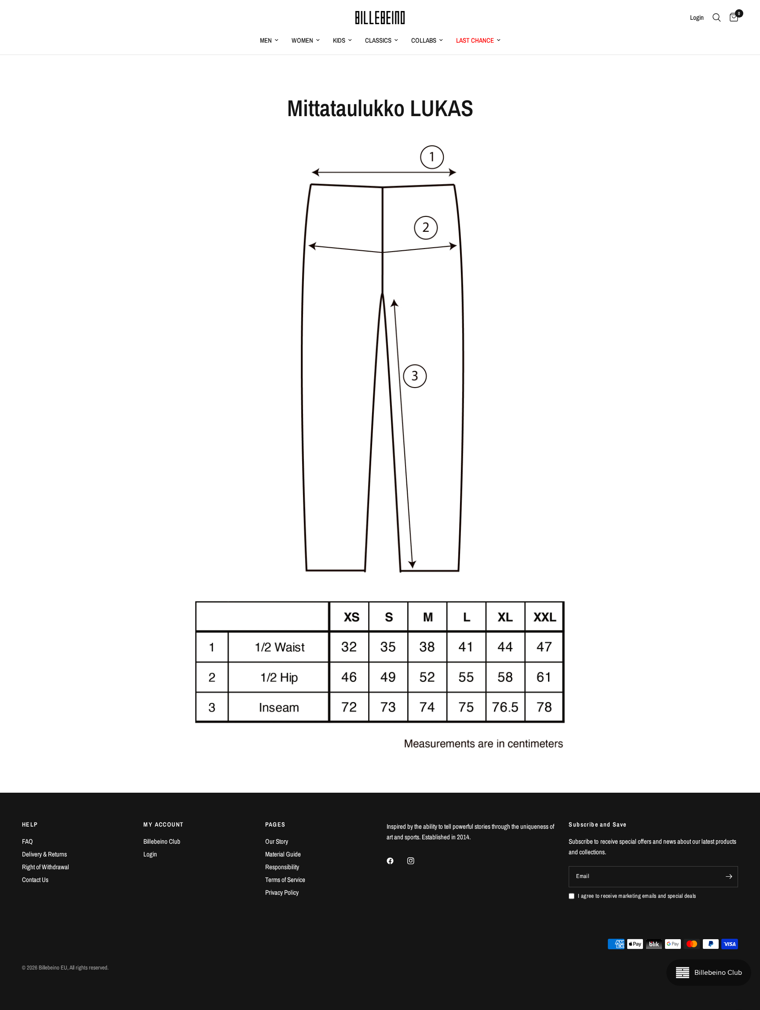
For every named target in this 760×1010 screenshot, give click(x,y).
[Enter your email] (729, 876)
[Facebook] (396, 861)
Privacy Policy (282, 892)
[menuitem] (269, 40)
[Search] (716, 17)
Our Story (276, 841)
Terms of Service (285, 879)
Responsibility (282, 866)
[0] (731, 17)
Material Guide (283, 854)
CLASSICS (378, 40)
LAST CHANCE (475, 40)
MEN (266, 40)
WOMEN (302, 40)
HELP (30, 824)
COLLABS (423, 40)
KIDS (339, 40)
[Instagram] (417, 861)
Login (150, 854)
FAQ (27, 841)
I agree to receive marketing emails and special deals (637, 896)
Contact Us (35, 879)
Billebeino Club (161, 841)
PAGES (275, 824)
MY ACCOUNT (163, 824)
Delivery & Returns (44, 854)
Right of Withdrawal (45, 866)
